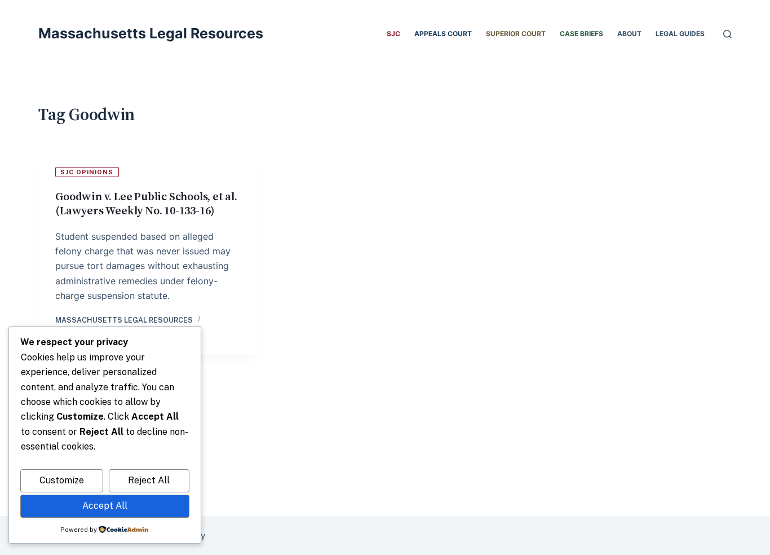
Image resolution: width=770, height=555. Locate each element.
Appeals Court (443, 33)
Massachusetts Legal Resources (150, 33)
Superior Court (516, 33)
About (629, 33)
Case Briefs (581, 33)
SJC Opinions (86, 172)
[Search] (727, 34)
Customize (61, 480)
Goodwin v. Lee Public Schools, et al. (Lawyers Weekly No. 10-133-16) (146, 203)
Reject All (149, 480)
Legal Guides (680, 33)
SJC (393, 33)
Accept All (104, 505)
